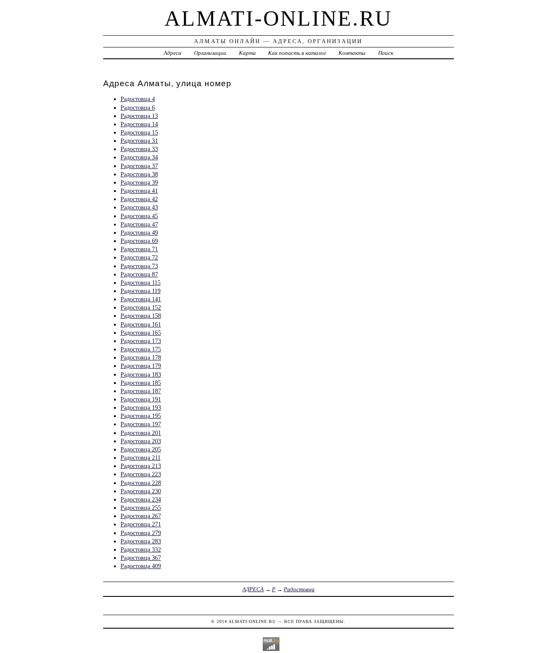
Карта (247, 53)
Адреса (172, 53)
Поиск (385, 53)
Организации (210, 53)
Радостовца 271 (141, 524)
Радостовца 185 (141, 382)
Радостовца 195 (141, 415)
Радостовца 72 (139, 257)
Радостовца (299, 589)
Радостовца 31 (139, 140)
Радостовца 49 (139, 232)
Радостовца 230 (141, 491)
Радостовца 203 (141, 441)
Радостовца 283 (141, 541)
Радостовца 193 (141, 407)
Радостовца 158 (141, 315)
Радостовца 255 (141, 507)
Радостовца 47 (139, 224)
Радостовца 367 (141, 557)
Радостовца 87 (139, 274)
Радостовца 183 (141, 374)
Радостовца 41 (139, 190)
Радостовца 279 (141, 532)
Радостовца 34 (139, 157)
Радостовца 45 (139, 215)
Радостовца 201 (141, 432)
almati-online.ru (278, 18)
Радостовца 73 (139, 266)
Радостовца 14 (139, 124)
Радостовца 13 (139, 115)
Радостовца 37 (139, 165)
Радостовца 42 (139, 198)
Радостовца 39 (139, 182)
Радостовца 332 (141, 549)
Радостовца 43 (139, 207)
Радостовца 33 (139, 148)
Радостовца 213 (141, 465)
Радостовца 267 (141, 515)
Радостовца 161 (141, 324)
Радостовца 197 (141, 424)
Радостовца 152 (141, 307)
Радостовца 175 (141, 349)
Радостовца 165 (141, 332)
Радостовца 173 (141, 340)
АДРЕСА (253, 589)
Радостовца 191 (141, 399)
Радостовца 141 (141, 299)
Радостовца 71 (139, 249)
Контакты (352, 53)
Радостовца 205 (141, 449)
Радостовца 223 (141, 474)
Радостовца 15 (139, 132)
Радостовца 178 (141, 357)
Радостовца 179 (141, 365)
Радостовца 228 (141, 482)
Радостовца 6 (138, 107)
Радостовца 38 (139, 174)
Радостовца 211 (141, 457)
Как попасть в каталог (297, 53)
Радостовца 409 (141, 565)
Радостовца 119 (141, 290)
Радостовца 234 (141, 499)
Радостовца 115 (141, 282)
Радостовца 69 (139, 240)
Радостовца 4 (138, 98)
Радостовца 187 (141, 390)
